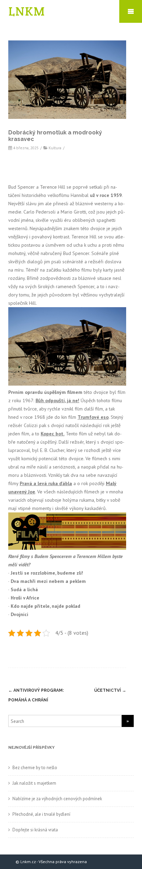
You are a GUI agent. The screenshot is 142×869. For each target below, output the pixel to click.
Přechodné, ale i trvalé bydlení (41, 814)
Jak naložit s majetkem (34, 783)
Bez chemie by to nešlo (34, 768)
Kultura (55, 147)
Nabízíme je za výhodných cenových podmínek (57, 799)
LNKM (27, 11)
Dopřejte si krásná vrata (35, 830)
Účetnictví (110, 690)
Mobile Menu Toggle (130, 11)
